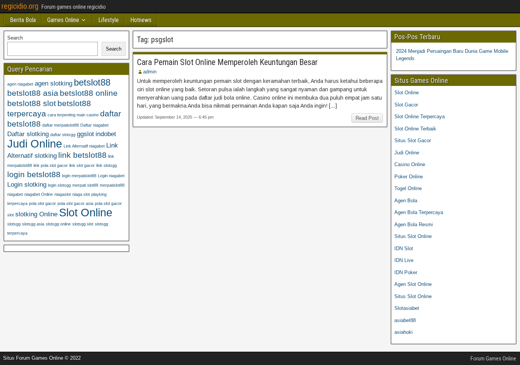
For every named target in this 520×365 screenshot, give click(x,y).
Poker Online (408, 176)
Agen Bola (405, 200)
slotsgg (14, 224)
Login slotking (26, 184)
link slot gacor (82, 165)
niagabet (15, 194)
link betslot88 (82, 155)
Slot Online (85, 212)
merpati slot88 (85, 185)
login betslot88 (34, 174)
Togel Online (408, 188)
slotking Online (36, 214)
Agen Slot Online (413, 284)
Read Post (367, 118)
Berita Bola (23, 20)
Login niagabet (111, 175)
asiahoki (403, 332)
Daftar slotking (28, 134)
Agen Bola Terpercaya (418, 212)
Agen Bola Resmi (413, 224)
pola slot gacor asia (75, 203)
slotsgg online (58, 224)
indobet (106, 134)
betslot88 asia (32, 93)
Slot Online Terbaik (415, 129)
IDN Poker (405, 272)
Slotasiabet (406, 308)
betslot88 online (89, 93)
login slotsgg (59, 185)
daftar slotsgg (62, 134)
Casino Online (409, 164)
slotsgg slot (82, 224)
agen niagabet (20, 84)
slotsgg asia (33, 224)
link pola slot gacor (50, 165)
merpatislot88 (112, 185)
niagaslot (62, 194)
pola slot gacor (42, 203)
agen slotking (53, 83)
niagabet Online (38, 194)
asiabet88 (405, 320)
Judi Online (34, 143)
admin (149, 72)
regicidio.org (20, 6)
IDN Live (403, 260)
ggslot (85, 134)
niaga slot (81, 194)
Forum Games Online (493, 358)
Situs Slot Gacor (412, 140)
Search (15, 38)
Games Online (63, 20)
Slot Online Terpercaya (419, 116)
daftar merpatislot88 (60, 125)
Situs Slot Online (413, 236)
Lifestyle (108, 20)
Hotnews (141, 20)
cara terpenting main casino (73, 115)
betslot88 (92, 82)
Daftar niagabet (94, 125)
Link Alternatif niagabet (84, 146)
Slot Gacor (406, 105)
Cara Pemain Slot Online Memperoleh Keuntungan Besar (227, 62)
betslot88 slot (31, 103)
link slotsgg (106, 165)
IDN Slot (403, 248)
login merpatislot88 (79, 175)
